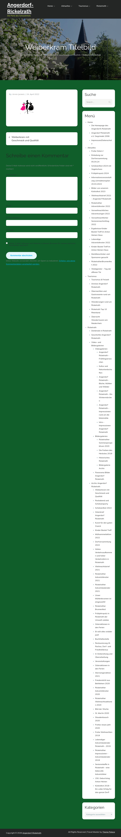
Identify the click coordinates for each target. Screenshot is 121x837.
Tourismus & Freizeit (100, 279)
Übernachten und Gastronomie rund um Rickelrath (100, 294)
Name (9, 205)
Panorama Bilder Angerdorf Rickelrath (102, 475)
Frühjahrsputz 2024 (100, 173)
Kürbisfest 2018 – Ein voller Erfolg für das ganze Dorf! (103, 788)
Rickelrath (101, 6)
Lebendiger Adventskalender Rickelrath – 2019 (103, 742)
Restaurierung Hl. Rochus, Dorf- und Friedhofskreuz (103, 646)
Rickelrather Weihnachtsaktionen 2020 (103, 701)
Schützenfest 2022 (103, 508)
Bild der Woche (102, 709)
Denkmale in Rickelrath (101, 330)
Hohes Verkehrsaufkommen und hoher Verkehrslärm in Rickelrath (103, 555)
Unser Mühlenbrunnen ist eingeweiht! (103, 598)
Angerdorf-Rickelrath (31, 833)
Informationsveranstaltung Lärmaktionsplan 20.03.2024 (101, 180)
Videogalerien (101, 349)
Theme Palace (108, 832)
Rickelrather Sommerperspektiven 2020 (105, 442)
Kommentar (12, 174)
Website (9, 230)
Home (50, 6)
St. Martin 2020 (102, 713)
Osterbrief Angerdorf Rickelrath (99, 515)
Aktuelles (65, 6)
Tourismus (83, 6)
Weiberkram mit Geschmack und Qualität (102, 493)
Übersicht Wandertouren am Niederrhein (99, 319)
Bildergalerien (101, 436)
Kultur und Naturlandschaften (105, 369)
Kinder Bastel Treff (103, 530)
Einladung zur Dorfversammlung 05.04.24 (99, 158)
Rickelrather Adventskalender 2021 (102, 587)
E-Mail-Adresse (13, 218)
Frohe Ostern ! (97, 151)
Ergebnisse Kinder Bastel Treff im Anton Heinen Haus (100, 231)
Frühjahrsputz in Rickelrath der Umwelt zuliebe (102, 616)
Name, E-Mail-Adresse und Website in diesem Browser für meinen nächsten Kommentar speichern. (42, 244)
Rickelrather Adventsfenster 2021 (102, 577)
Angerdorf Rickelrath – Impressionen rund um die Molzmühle (105, 411)
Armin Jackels (18, 94)
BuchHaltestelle (102, 639)
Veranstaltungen (102, 661)
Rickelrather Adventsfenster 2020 (102, 690)
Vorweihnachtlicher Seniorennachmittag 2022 (100, 221)
